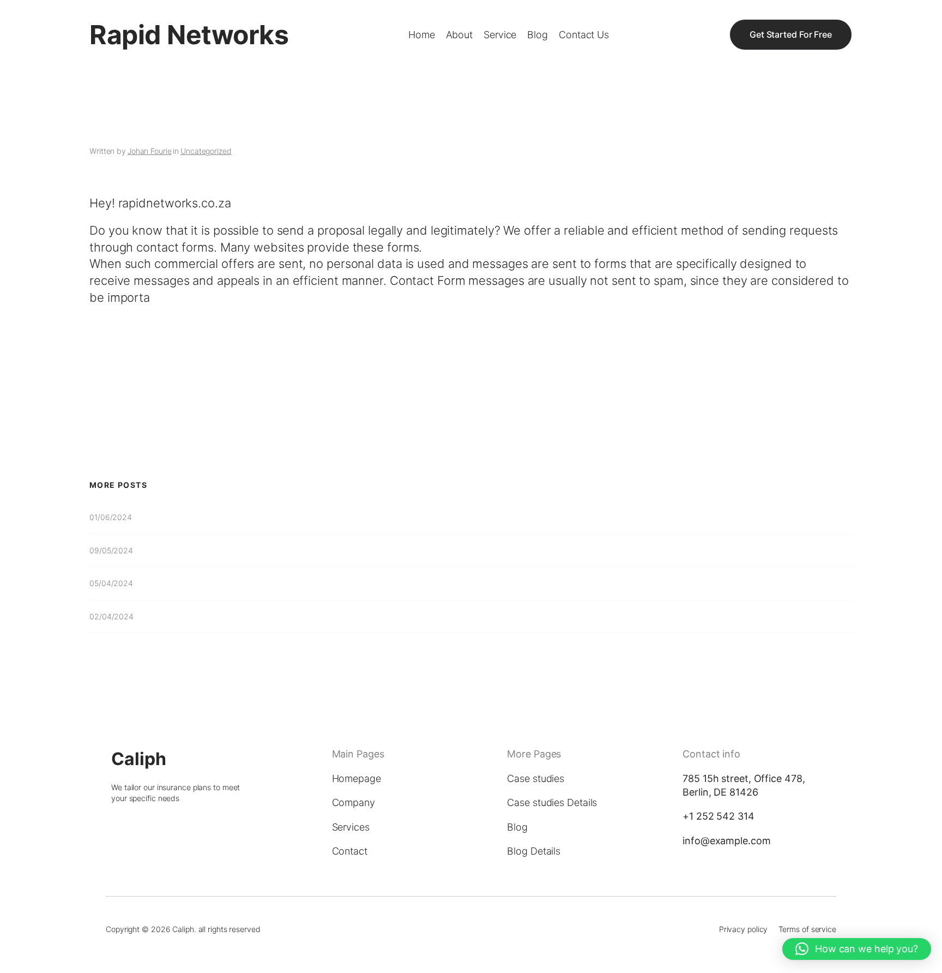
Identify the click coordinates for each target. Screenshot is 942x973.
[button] (856, 949)
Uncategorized (206, 151)
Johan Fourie (150, 151)
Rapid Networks (188, 35)
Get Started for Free (791, 34)
